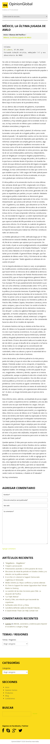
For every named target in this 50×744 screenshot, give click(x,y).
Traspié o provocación (13, 566)
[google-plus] (14, 730)
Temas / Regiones (9, 640)
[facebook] (3, 730)
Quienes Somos (11, 690)
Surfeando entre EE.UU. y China (17, 605)
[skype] (8, 730)
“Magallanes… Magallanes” (15, 563)
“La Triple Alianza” (12, 597)
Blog (7, 696)
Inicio (5, 35)
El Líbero (8, 50)
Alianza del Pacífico (17, 35)
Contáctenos (10, 698)
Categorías (6, 668)
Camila (8, 624)
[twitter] (20, 730)
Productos (9, 693)
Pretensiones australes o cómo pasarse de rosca (23, 569)
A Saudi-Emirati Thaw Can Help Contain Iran (21, 611)
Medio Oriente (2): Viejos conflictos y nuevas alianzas (25, 583)
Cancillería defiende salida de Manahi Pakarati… (23, 608)
